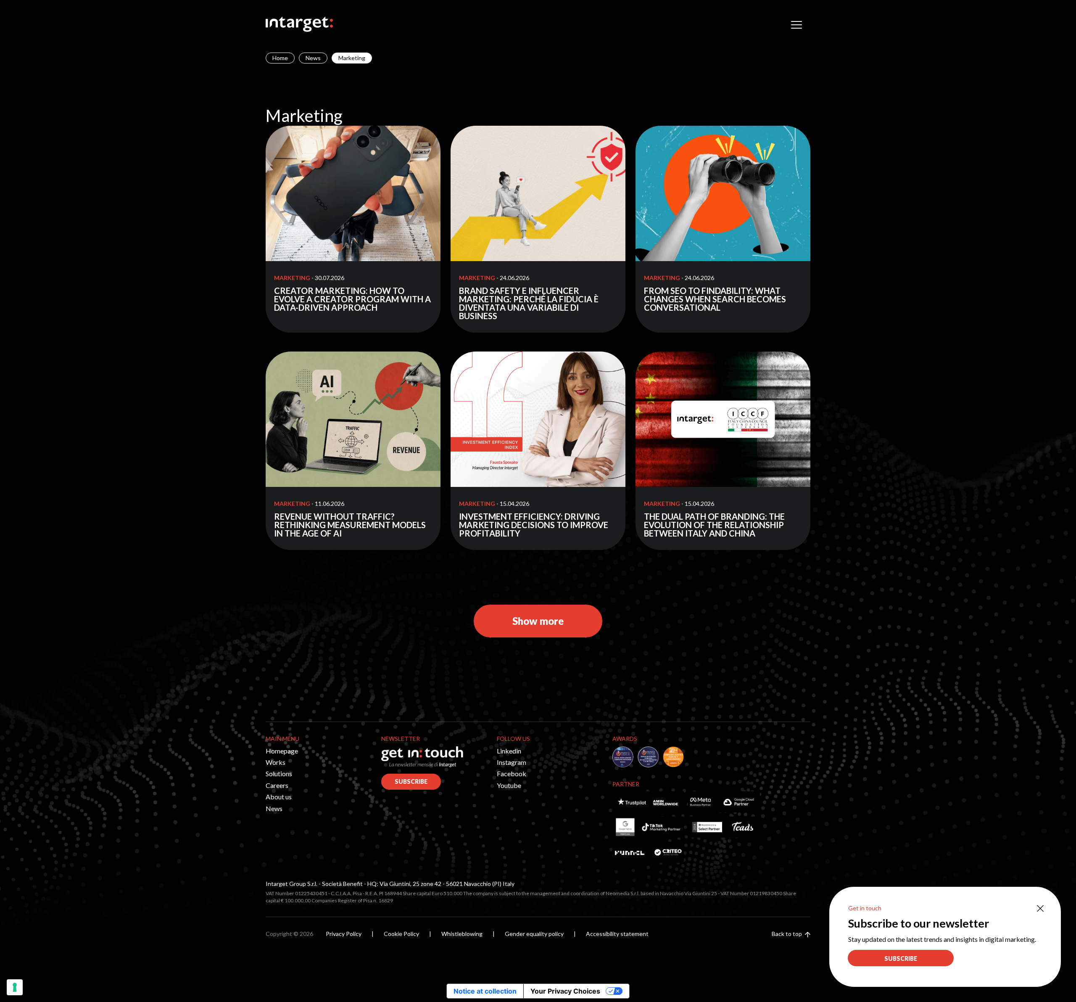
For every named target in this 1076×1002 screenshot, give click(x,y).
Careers (277, 785)
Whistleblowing (462, 933)
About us (279, 797)
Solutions (279, 773)
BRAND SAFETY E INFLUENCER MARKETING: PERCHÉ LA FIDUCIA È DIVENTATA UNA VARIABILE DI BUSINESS (529, 303)
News (313, 57)
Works (275, 762)
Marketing (292, 277)
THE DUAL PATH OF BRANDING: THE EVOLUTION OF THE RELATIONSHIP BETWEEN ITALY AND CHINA (714, 524)
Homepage (282, 751)
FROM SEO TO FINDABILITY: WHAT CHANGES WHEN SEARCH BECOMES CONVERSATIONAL (715, 299)
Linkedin (509, 751)
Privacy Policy (343, 933)
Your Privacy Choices (565, 991)
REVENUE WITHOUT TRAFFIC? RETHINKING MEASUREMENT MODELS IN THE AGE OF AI (350, 524)
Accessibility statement (617, 933)
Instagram (511, 762)
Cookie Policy (401, 933)
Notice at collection (485, 991)
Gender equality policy (534, 933)
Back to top (787, 933)
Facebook (511, 773)
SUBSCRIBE (411, 781)
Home (280, 57)
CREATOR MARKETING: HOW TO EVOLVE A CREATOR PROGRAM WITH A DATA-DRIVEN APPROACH (352, 299)
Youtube (509, 785)
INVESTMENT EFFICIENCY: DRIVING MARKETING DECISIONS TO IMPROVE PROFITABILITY (533, 524)
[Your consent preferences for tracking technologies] (15, 987)
